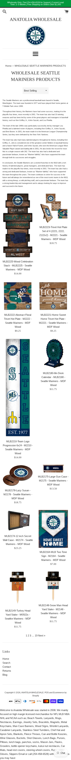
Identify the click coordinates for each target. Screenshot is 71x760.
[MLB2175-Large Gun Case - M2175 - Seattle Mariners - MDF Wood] (53, 468)
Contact (6, 666)
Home (5, 658)
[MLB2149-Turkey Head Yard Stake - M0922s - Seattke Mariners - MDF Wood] (17, 589)
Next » (41, 635)
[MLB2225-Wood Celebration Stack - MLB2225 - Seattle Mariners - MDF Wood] (17, 225)
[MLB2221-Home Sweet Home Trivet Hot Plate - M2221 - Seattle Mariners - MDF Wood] (53, 296)
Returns (6, 670)
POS (47, 692)
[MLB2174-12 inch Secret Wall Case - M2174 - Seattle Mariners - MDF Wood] (17, 520)
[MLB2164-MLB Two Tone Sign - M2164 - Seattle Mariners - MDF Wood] (53, 528)
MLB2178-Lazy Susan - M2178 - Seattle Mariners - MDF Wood (17, 494)
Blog (4, 674)
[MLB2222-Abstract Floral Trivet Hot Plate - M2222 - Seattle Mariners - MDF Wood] (17, 296)
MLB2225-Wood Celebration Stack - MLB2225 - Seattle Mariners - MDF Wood (18, 265)
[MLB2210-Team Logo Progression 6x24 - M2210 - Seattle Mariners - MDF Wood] (18, 388)
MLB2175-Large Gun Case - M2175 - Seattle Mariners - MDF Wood (53, 480)
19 (36, 635)
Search (6, 662)
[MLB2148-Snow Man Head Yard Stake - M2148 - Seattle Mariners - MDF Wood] (53, 586)
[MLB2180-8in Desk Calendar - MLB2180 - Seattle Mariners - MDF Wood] (53, 353)
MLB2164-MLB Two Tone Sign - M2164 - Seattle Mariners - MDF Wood (53, 556)
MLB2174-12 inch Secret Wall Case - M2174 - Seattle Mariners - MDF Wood (18, 540)
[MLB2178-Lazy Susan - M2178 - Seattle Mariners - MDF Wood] (17, 475)
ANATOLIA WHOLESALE (35, 19)
